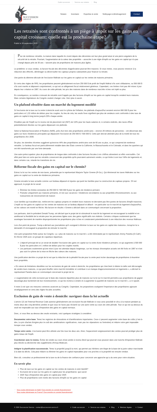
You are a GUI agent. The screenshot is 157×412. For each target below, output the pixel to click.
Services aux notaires (82, 2)
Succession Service (27, 407)
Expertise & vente (91, 14)
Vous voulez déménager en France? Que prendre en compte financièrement (44, 392)
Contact (137, 14)
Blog (95, 2)
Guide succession (64, 2)
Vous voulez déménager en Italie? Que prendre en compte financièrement (44, 390)
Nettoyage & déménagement (114, 14)
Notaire (63, 14)
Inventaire (75, 14)
